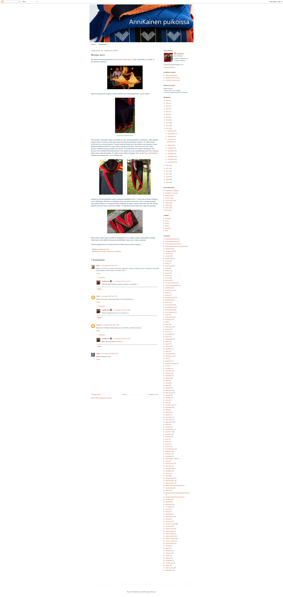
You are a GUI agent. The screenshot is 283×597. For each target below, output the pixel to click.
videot (167, 548)
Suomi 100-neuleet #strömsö (174, 485)
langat (167, 344)
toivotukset (168, 507)
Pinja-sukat (168, 205)
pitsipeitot (168, 434)
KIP (166, 322)
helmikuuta (171, 159)
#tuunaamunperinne (171, 241)
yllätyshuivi (169, 570)
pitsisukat (168, 437)
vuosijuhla (168, 560)
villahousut (168, 551)
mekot (167, 385)
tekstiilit (167, 502)
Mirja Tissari (169, 393)
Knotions (168, 228)
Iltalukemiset (103, 44)
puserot (167, 446)
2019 (167, 117)
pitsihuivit (168, 432)
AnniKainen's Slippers (172, 190)
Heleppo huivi (171, 142)
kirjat (167, 324)
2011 (167, 174)
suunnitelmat (117, 251)
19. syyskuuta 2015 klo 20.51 (109, 353)
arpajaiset (168, 249)
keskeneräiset (169, 317)
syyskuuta (171, 139)
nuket (167, 410)
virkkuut (168, 558)
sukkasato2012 (169, 483)
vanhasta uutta (169, 529)
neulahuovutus (169, 405)
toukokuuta (171, 151)
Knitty (167, 226)
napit (166, 402)
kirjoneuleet (169, 327)
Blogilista (168, 218)
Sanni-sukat (168, 208)
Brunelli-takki (169, 195)
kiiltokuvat (168, 319)
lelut (166, 358)
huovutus (168, 280)
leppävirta (168, 361)
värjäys (167, 565)
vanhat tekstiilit (170, 536)
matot (167, 380)
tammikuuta (171, 162)
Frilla (121, 151)
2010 (167, 177)
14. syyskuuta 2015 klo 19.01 (121, 339)
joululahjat (168, 288)
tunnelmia (168, 514)
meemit (167, 383)
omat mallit (168, 420)
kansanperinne (169, 310)
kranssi (167, 332)
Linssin (173, 90)
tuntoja (167, 519)
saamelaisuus (110, 251)
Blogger (153, 592)
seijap (98, 353)
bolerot (167, 261)
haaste (167, 268)
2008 (167, 182)
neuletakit (168, 407)
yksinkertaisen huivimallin (147, 153)
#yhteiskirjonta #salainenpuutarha (175, 246)
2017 (167, 123)
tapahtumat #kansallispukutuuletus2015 (177, 493)
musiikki (103, 251)
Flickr (167, 223)
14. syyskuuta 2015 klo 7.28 (108, 296)
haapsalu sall (169, 266)
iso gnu (98, 325)
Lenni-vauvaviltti (170, 200)
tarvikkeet (168, 499)
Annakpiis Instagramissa (172, 80)
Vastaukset (101, 277)
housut (167, 275)
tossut (167, 509)
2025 (167, 103)
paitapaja (168, 427)
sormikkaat (168, 471)
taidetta (167, 490)
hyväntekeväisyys (170, 283)
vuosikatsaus (169, 563)
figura (167, 263)
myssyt (167, 400)
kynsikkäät (168, 334)
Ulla (166, 231)
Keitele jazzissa (128, 59)
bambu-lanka (169, 258)
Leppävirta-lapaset (171, 363)
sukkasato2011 (169, 481)
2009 (167, 179)
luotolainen (168, 371)
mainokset (168, 373)
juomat (167, 295)
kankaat (167, 302)
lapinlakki (168, 349)
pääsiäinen (168, 454)
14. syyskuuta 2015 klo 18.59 (121, 281)
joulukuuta (171, 131)
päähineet (168, 451)
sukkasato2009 (169, 478)
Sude (97, 265)
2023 (167, 106)
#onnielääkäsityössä (171, 239)
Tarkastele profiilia (169, 67)
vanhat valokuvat (170, 538)
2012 (167, 171)
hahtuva (167, 271)
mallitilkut (168, 376)
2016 (167, 126)
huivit (99, 251)
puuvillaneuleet (170, 449)
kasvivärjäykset (170, 312)
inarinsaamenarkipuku (172, 285)
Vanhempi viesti (153, 394)
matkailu (168, 378)
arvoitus (167, 253)
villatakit (168, 553)
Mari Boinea (118, 59)
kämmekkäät (169, 339)
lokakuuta (171, 136)
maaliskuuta (171, 156)
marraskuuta (171, 134)
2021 (167, 111)
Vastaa (98, 273)
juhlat (167, 293)
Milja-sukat (168, 203)
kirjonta (167, 329)
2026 (167, 100)
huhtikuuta (171, 153)
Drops (167, 221)
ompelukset (168, 422)
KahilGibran (169, 300)
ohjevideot (168, 417)
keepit (167, 315)
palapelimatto (169, 429)
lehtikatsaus (169, 356)
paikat (167, 424)
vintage (167, 555)
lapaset (167, 346)
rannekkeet (168, 456)
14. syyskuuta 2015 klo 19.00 (121, 310)
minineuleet (169, 390)
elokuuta (170, 145)
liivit (166, 366)
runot (167, 461)
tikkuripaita (168, 504)
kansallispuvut (169, 307)
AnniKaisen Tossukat (171, 193)
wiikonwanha (169, 568)
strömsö (167, 473)
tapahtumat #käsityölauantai (173, 497)
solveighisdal (169, 468)
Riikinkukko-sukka (171, 459)
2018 (167, 120)
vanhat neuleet (169, 534)
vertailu (167, 546)
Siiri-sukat (168, 210)
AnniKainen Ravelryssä (172, 78)
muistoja (168, 395)
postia (167, 439)
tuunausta (168, 521)
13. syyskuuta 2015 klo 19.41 (109, 266)
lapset (167, 351)
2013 (167, 168)
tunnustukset (169, 516)
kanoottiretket (169, 305)
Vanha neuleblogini (171, 75)
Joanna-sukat (169, 198)
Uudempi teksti (96, 394)
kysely (167, 337)
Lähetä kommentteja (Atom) (103, 398)
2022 (167, 109)
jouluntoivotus (169, 290)
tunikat (167, 512)
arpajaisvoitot (169, 251)
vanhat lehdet (169, 531)
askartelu (168, 256)
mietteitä (168, 388)
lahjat (167, 341)
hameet (167, 273)
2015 (167, 128)
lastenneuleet (169, 354)
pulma (167, 444)
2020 (167, 114)
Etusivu (93, 44)
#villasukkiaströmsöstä (172, 244)
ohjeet (167, 415)
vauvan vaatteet (170, 541)
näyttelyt (168, 412)
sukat (167, 476)
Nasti (97, 296)
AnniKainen (105, 281)
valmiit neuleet (169, 524)
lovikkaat (168, 368)
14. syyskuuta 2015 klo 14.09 (110, 325)
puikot (167, 442)
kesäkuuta (171, 148)
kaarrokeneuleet (170, 297)
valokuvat (168, 526)
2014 (167, 165)
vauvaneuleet (169, 543)
